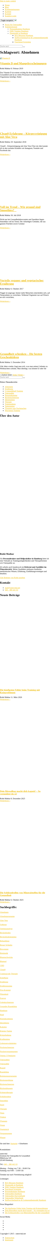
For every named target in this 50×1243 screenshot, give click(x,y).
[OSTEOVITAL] (16, 20)
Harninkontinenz (6, 1019)
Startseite (13, 1144)
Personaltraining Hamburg (20, 29)
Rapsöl (2, 1068)
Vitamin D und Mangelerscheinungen (23, 63)
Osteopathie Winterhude (14, 1198)
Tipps (2, 1113)
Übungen (3, 1121)
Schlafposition (5, 1097)
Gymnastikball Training (14, 391)
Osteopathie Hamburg (13, 1194)
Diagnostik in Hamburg (19, 33)
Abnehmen (4, 912)
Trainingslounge (11, 27)
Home (7, 5)
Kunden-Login (10, 16)
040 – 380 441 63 (10, 1164)
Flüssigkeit (4, 994)
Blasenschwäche (6, 957)
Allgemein (9, 387)
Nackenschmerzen (7, 1047)
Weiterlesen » (5, 81)
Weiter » (21, 375)
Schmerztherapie (6, 1092)
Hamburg (3, 1011)
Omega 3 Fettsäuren (7, 1056)
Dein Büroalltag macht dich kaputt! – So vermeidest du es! (27, 1211)
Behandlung (4, 941)
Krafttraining (5, 1039)
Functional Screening (23, 42)
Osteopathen (5, 1060)
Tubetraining (10, 406)
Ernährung (9, 389)
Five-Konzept (5, 990)
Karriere (8, 12)
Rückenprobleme (6, 1080)
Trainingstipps (10, 404)
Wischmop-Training (12, 411)
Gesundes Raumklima (8, 1006)
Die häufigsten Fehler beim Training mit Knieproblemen (26, 1208)
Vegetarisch (4, 1129)
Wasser (2, 1138)
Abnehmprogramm (7, 916)
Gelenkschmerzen (7, 1002)
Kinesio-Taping (6, 1031)
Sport (2, 1105)
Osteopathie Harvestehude (15, 1196)
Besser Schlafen (6, 945)
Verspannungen (6, 1133)
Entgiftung (4, 978)
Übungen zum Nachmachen (15, 408)
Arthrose (3, 925)
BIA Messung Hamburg (24, 35)
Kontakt (8, 14)
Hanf (2, 1015)
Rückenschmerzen (12, 398)
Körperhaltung (5, 1035)
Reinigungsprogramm (8, 1076)
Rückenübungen (6, 1088)
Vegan (2, 1125)
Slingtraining (10, 400)
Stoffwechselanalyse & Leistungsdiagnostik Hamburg (25, 1200)
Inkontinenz (4, 1023)
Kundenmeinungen (12, 9)
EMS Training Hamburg (19, 31)
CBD (2, 966)
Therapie (8, 402)
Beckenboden (5, 933)
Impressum (9, 1240)
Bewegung (4, 949)
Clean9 (2, 970)
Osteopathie (9, 393)
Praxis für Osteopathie (13, 25)
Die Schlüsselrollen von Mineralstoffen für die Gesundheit (27, 1213)
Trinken (3, 1117)
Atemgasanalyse (6, 929)
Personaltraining (11, 395)
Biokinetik (4, 953)
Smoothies (4, 1101)
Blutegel (3, 961)
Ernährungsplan (6, 986)
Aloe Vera (4, 920)
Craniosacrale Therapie (9, 974)
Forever (3, 998)
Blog (7, 7)
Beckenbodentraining (8, 937)
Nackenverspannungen (9, 1052)
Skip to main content (8, 1)
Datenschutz (9, 1238)
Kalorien (3, 1027)
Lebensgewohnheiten (8, 1043)
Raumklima (4, 1072)
